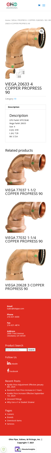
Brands (10, 417)
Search (31, 349)
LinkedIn (14, 363)
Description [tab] (13, 107)
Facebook (13, 371)
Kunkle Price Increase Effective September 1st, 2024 (25, 394)
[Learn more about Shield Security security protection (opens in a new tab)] (3, 449)
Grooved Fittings (14, 399)
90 (46, 20)
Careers (10, 414)
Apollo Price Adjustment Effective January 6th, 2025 (25, 385)
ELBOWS (39, 20)
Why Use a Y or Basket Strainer (21, 402)
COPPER (31, 20)
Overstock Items (14, 420)
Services (10, 424)
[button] (41, 31)
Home (7, 20)
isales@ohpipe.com (15, 308)
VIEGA (14, 20)
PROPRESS (22, 20)
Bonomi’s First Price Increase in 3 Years (24, 390)
